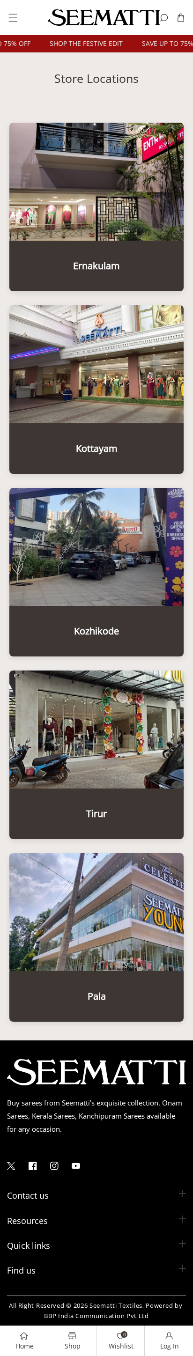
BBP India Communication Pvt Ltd (96, 1316)
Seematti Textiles (115, 1305)
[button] (12, 17)
